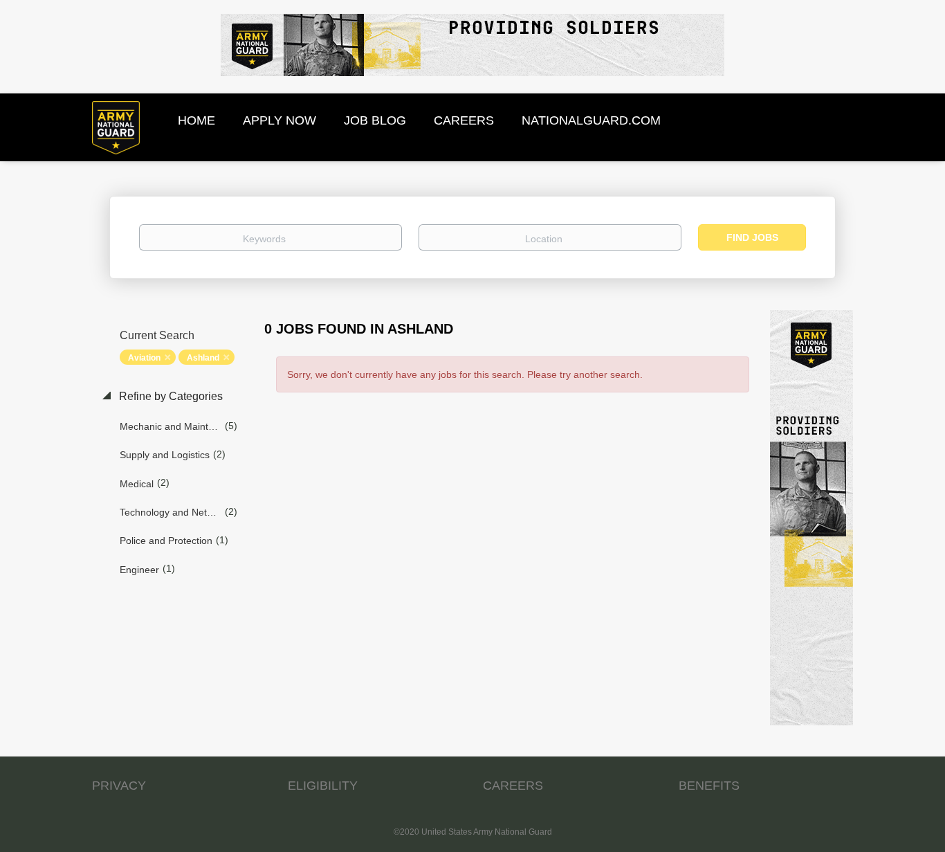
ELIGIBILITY (323, 785)
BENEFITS (709, 785)
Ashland (203, 358)
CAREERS (513, 785)
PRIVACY (119, 785)
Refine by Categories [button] (169, 396)
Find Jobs (752, 237)
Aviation (144, 358)
